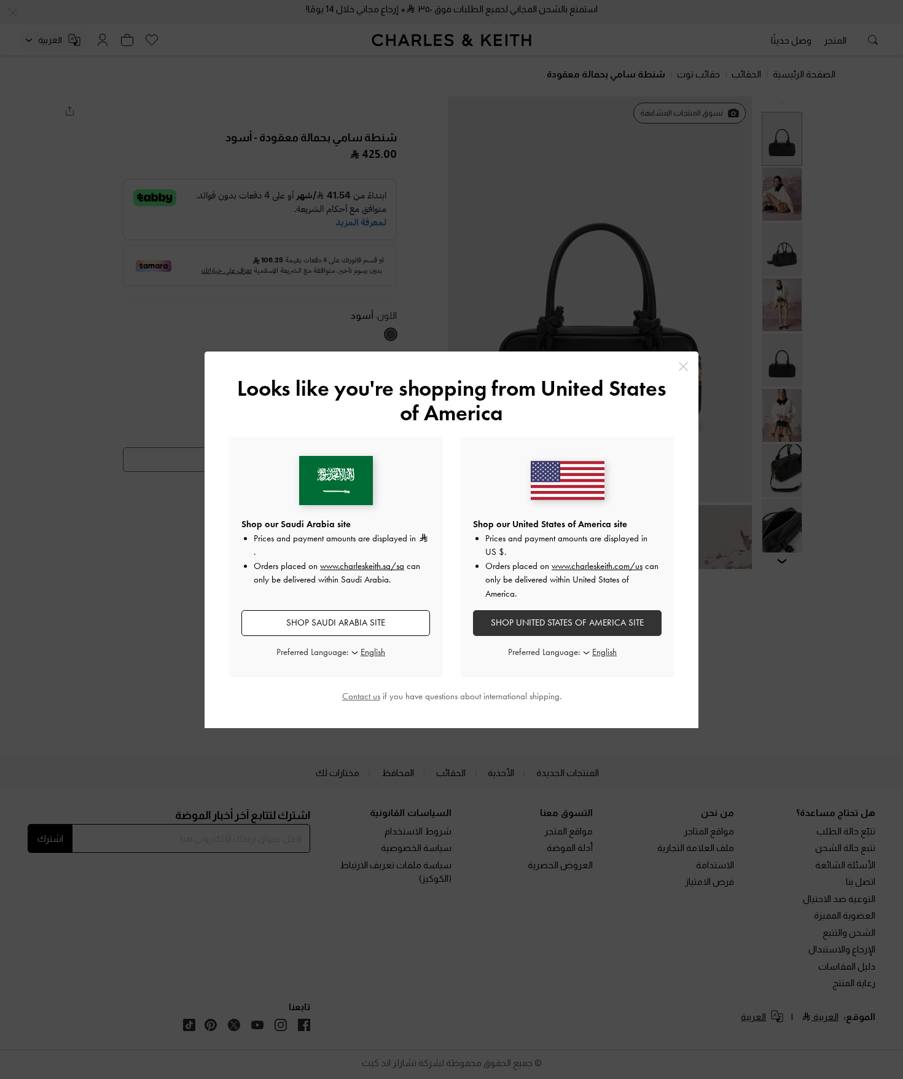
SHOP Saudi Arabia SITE (335, 622)
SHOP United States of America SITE (567, 622)
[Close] (683, 366)
